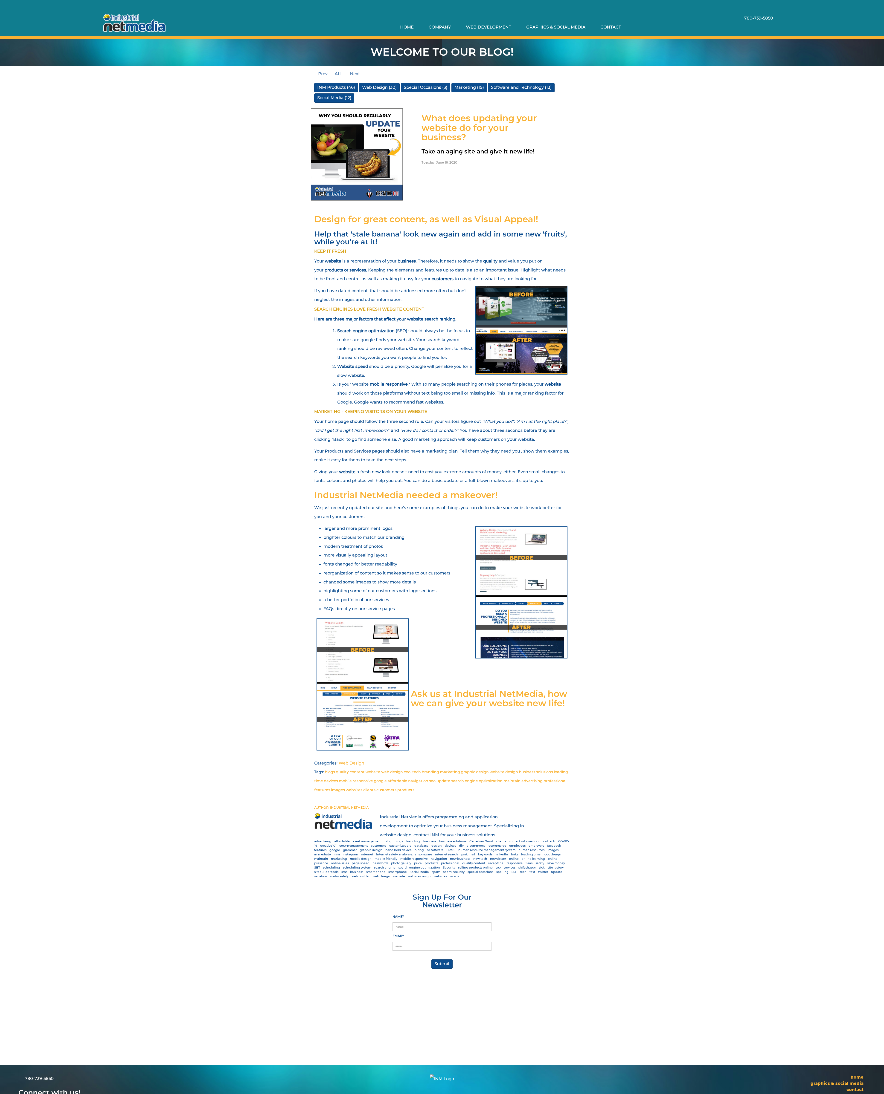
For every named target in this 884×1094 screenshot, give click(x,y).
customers (386, 790)
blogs (330, 772)
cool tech (412, 772)
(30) (379, 87)
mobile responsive (356, 781)
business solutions (536, 772)
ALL (339, 73)
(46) (336, 87)
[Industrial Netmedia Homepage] (134, 23)
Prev (322, 73)
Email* (398, 936)
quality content (350, 772)
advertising (532, 781)
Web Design (351, 763)
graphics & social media (555, 27)
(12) (334, 97)
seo (432, 781)
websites (354, 790)
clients (369, 790)
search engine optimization (477, 781)
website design (504, 772)
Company (440, 27)
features (322, 790)
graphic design (475, 772)
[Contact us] (748, 27)
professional (555, 781)
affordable (397, 781)
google (380, 781)
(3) (425, 87)
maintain (512, 781)
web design (392, 772)
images (338, 790)
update (443, 781)
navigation (418, 781)
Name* (398, 917)
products (405, 790)
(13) (521, 87)
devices (331, 781)
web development (488, 27)
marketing (450, 772)
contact (610, 27)
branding (430, 772)
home (407, 27)
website (373, 772)
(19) (469, 87)
